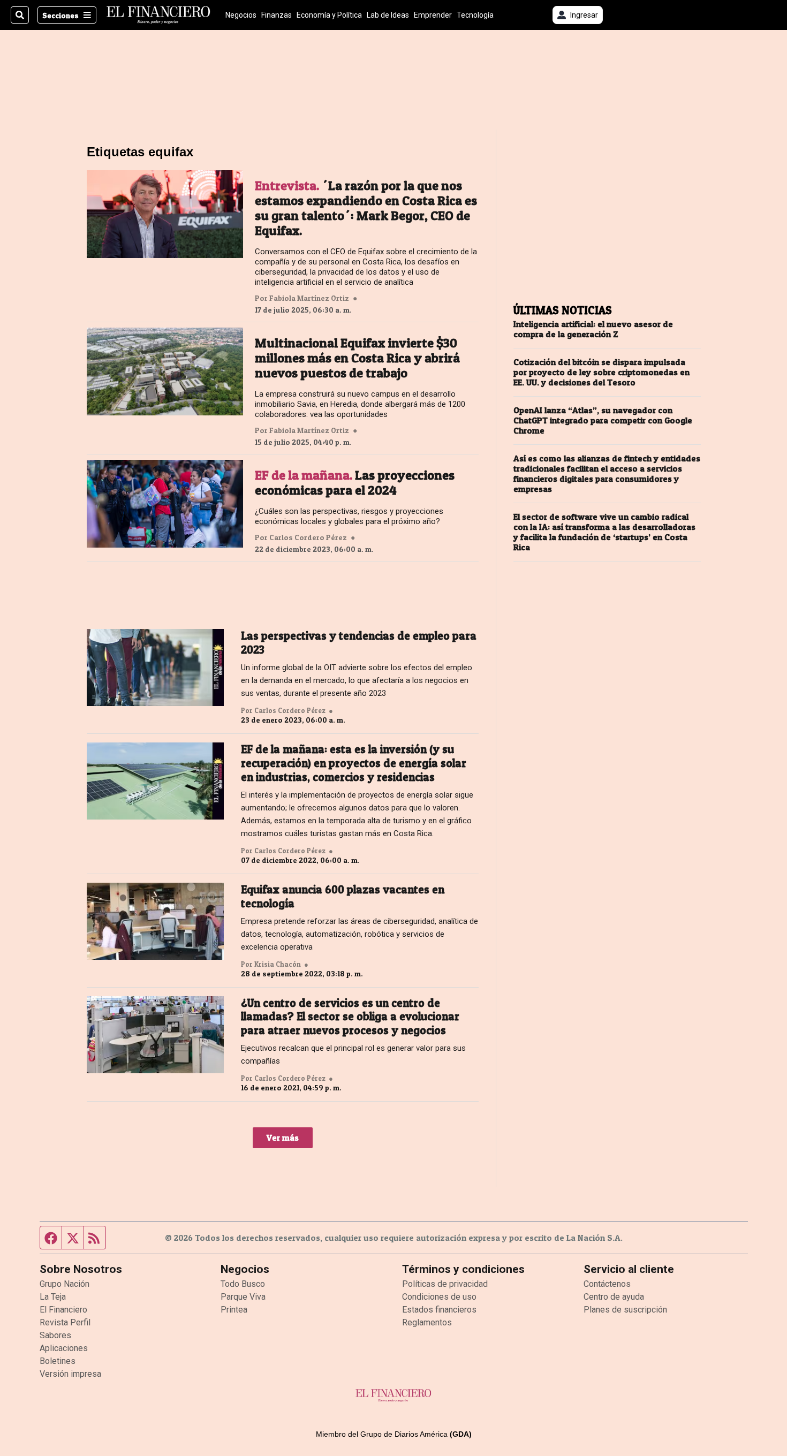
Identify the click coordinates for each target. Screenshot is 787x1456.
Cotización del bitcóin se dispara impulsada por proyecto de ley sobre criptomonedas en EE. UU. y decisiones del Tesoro (601, 372)
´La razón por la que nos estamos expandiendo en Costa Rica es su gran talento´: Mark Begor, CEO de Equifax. (366, 208)
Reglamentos (427, 1322)
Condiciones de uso (439, 1297)
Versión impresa (70, 1374)
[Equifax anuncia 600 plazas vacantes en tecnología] (155, 921)
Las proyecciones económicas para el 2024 (355, 483)
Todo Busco (243, 1284)
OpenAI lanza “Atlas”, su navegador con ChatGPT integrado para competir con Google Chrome (602, 420)
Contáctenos (607, 1284)
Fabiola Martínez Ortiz (309, 298)
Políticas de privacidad (445, 1284)
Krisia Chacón (277, 964)
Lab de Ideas (388, 15)
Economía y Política (329, 15)
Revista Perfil (65, 1322)
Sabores (55, 1335)
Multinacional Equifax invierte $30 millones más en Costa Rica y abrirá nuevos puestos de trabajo (357, 358)
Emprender (433, 15)
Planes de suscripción (625, 1310)
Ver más (283, 1137)
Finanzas (276, 15)
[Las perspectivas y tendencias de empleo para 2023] (155, 667)
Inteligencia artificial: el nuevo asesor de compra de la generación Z (593, 329)
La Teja (53, 1297)
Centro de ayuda (614, 1297)
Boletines (57, 1361)
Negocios (240, 15)
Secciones (60, 15)
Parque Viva (243, 1297)
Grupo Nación (64, 1284)
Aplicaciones (64, 1348)
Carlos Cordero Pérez (308, 537)
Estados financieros (439, 1310)
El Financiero (63, 1310)
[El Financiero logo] (158, 15)
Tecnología (475, 15)
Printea (234, 1310)
